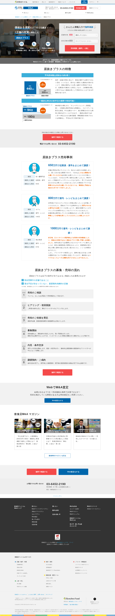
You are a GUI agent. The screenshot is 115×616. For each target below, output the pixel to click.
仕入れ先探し (49, 564)
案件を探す (55, 510)
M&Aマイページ (93, 8)
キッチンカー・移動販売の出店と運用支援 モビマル (48, 611)
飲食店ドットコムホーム (21, 594)
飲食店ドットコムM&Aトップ (23, 17)
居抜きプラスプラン (38, 511)
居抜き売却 (19, 567)
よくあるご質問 (32, 594)
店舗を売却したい (37, 17)
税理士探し (48, 583)
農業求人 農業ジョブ (94, 611)
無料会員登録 (84, 2)
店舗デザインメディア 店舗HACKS (82, 611)
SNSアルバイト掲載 (22, 586)
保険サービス (49, 586)
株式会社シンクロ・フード (65, 542)
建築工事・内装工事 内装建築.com (67, 611)
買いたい (55, 506)
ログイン (91, 2)
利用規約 (66, 604)
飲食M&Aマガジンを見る (57, 456)
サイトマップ (49, 594)
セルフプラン (36, 514)
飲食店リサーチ (79, 567)
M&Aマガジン (74, 511)
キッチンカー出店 (21, 576)
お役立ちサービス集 (51, 580)
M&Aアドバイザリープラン (40, 509)
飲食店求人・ (70, 609)
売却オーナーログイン (94, 509)
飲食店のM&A (20, 570)
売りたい (34, 506)
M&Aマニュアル (75, 514)
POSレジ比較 (49, 578)
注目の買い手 (56, 514)
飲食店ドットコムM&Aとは (75, 519)
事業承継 (34, 522)
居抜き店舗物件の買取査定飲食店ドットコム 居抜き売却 (26, 611)
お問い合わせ (41, 594)
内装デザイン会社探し (22, 573)
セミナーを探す (74, 509)
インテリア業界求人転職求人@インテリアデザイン (88, 609)
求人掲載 (19, 583)
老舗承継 (34, 524)
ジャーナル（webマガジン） (82, 564)
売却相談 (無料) (80, 8)
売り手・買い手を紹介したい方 (76, 525)
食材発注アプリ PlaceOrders (53, 570)
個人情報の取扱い (74, 604)
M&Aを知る (73, 506)
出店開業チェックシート (81, 570)
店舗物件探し (20, 564)
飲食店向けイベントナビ (81, 573)
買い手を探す (36, 519)
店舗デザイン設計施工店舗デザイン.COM (53, 609)
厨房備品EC (49, 567)
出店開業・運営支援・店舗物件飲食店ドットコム (35, 609)
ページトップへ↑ (57, 496)
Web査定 (34, 517)
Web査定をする (57, 400)
